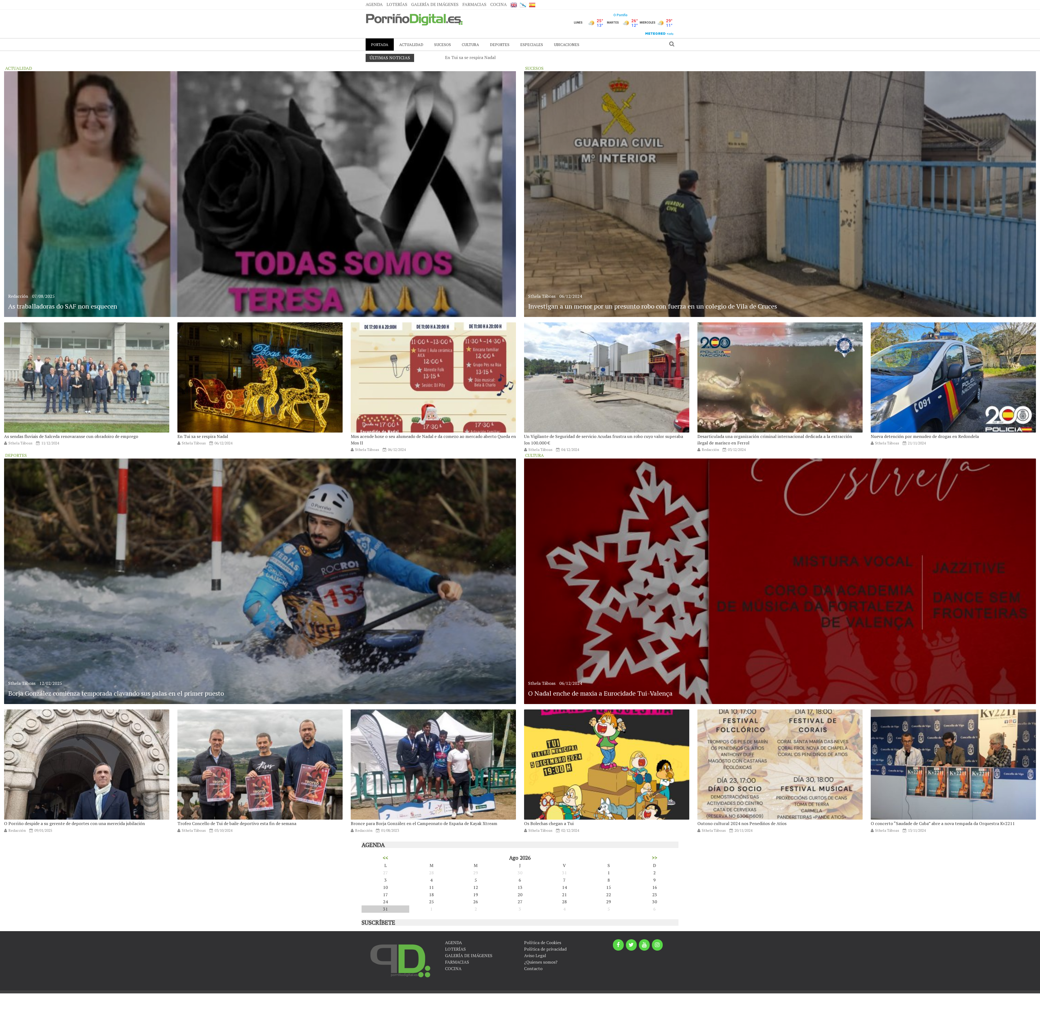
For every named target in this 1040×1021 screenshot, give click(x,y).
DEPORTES (499, 44)
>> (654, 857)
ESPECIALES (531, 44)
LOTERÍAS (396, 4)
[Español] (532, 4)
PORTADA (379, 44)
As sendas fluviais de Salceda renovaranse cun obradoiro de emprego (71, 436)
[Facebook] (618, 945)
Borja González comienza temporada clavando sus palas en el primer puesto (116, 693)
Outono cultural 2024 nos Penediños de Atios (741, 823)
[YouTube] (644, 945)
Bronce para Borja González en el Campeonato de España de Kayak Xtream (424, 823)
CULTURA (470, 44)
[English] (514, 4)
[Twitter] (631, 945)
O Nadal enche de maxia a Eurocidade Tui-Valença (600, 693)
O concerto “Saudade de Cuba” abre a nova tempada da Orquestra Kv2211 (943, 823)
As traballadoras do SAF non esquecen (62, 306)
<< (385, 857)
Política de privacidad (545, 949)
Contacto (533, 968)
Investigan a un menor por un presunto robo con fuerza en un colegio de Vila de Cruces (652, 306)
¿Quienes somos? (540, 962)
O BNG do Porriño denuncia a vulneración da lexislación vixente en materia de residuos (530, 57)
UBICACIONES (566, 44)
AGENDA (374, 4)
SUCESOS (442, 44)
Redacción (18, 296)
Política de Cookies (542, 942)
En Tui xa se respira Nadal (202, 436)
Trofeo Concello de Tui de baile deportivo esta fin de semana (236, 823)
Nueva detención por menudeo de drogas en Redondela (925, 436)
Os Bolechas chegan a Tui (549, 823)
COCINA (498, 4)
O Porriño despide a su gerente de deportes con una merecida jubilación (74, 823)
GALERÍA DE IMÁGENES (435, 4)
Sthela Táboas (20, 443)
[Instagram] (657, 945)
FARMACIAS (474, 4)
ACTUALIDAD (411, 44)
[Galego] (523, 4)
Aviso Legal (535, 955)
